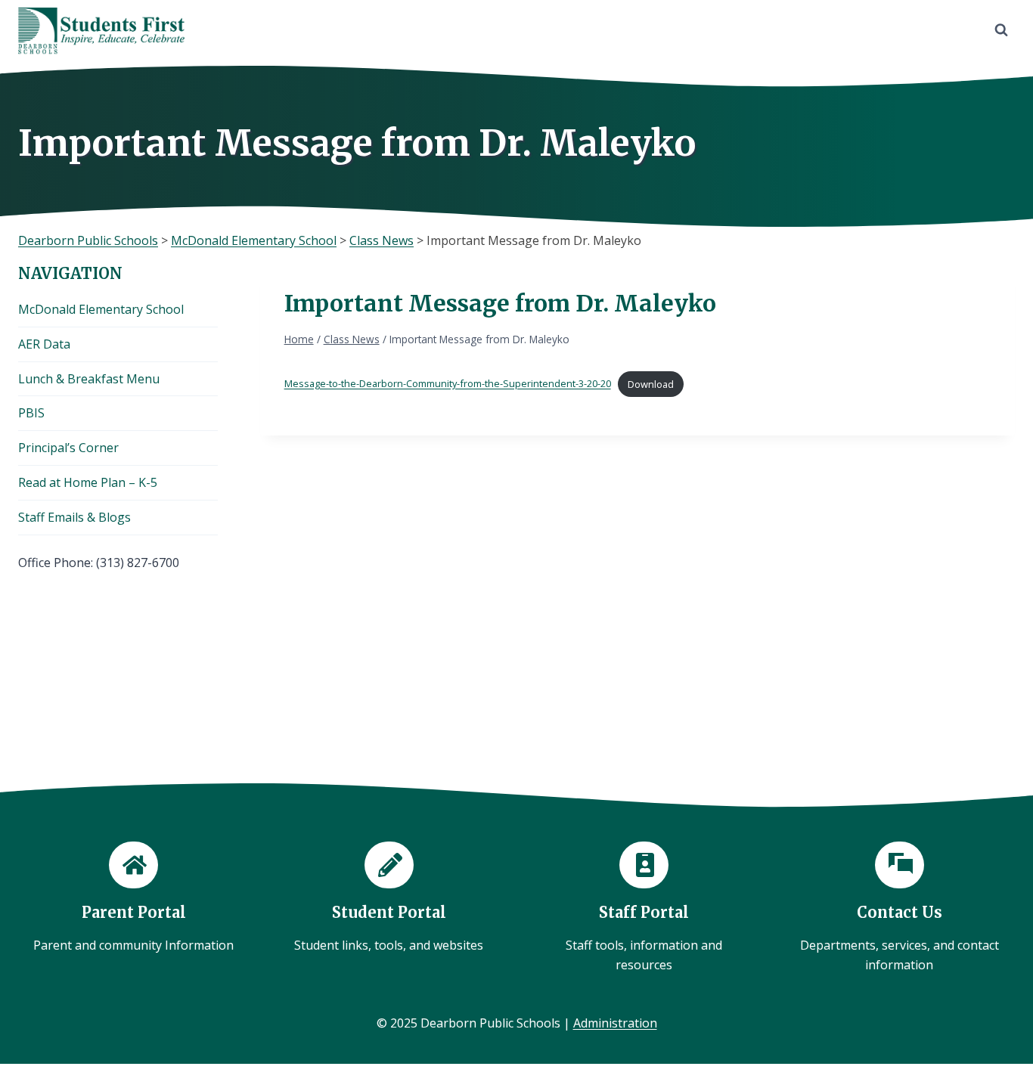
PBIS (31, 413)
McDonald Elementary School (101, 309)
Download (651, 384)
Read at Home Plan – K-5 (87, 482)
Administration (615, 1023)
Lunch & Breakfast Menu (89, 378)
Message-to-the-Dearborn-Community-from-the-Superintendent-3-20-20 (447, 384)
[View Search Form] (1001, 30)
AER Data (44, 344)
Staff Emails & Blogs (74, 517)
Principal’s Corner (68, 447)
